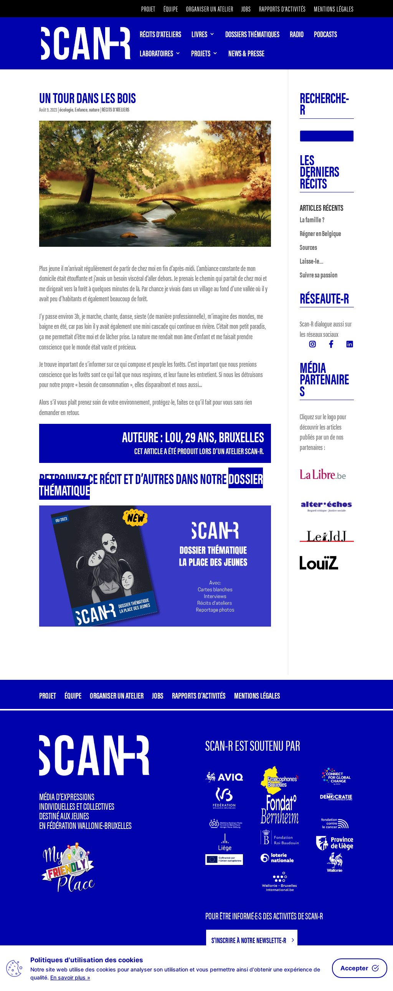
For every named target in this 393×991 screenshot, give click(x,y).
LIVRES (199, 35)
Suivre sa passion (318, 274)
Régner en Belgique (320, 233)
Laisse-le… (312, 261)
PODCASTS (325, 35)
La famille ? (312, 219)
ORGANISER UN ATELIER (209, 9)
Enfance (81, 109)
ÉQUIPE (170, 9)
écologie (66, 109)
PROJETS (200, 54)
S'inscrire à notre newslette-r (248, 939)
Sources (308, 247)
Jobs (246, 9)
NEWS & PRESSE (246, 54)
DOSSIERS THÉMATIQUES (252, 35)
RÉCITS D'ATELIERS (115, 109)
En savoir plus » (70, 977)
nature (94, 109)
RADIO (297, 35)
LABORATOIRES (156, 54)
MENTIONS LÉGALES (334, 9)
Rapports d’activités (282, 9)
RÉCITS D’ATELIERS (160, 35)
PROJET (148, 9)
